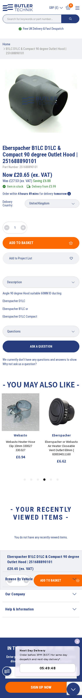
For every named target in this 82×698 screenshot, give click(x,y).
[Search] (70, 18)
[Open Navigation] (77, 8)
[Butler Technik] (19, 8)
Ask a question (41, 346)
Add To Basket (21, 243)
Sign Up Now (41, 687)
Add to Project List (20, 258)
